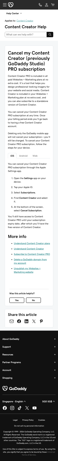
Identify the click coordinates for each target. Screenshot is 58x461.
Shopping (7, 378)
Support (6, 346)
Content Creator (25, 20)
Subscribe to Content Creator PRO (32, 254)
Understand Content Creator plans (32, 243)
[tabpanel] (29, 187)
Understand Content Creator (29, 248)
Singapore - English (12, 401)
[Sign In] (46, 5)
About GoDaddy (10, 339)
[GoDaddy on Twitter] (27, 409)
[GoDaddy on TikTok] (19, 409)
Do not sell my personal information (29, 426)
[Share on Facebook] (19, 321)
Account (6, 370)
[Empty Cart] (53, 5)
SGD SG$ (47, 401)
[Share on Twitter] (34, 321)
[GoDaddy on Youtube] (34, 409)
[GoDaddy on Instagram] (12, 409)
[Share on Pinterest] (41, 321)
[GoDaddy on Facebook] (4, 409)
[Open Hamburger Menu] (3, 5)
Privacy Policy (27, 420)
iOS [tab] (12, 156)
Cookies (41, 420)
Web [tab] (35, 156)
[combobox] (25, 34)
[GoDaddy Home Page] (14, 388)
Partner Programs (11, 362)
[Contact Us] (40, 5)
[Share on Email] (11, 321)
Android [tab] (23, 156)
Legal (15, 420)
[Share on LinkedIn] (26, 321)
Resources (7, 354)
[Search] (50, 34)
